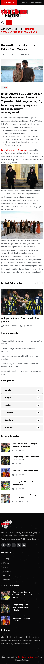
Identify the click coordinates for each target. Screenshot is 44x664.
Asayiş (7, 390)
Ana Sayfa (6, 29)
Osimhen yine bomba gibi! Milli (25, 471)
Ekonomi (8, 412)
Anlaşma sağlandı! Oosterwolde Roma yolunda (20, 607)
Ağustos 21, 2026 (21, 502)
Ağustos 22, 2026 (29, 326)
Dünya (7, 397)
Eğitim (7, 405)
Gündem (8, 420)
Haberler (18, 29)
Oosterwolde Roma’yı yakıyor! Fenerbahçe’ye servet (22, 594)
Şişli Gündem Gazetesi (28, 657)
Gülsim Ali (22, 150)
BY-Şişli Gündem (10, 326)
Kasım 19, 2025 (9, 54)
